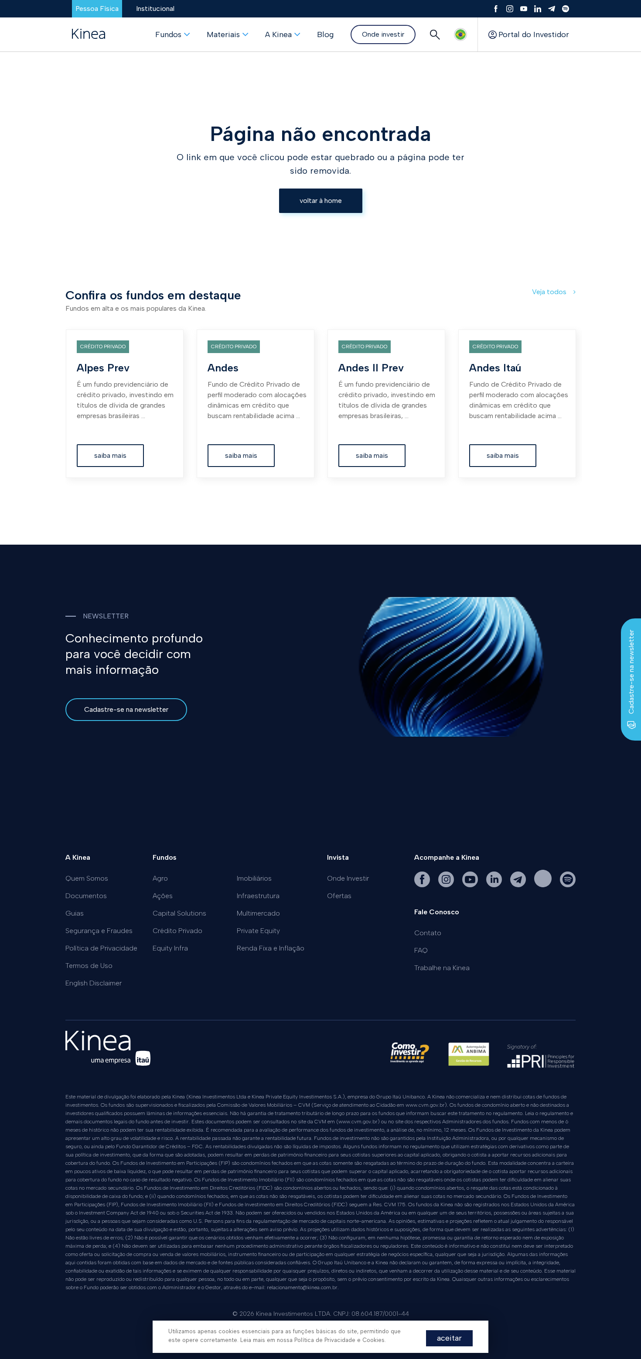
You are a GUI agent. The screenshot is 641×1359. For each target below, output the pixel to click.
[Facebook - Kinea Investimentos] (423, 885)
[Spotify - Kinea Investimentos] (543, 885)
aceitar (449, 1338)
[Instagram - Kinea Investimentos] (447, 885)
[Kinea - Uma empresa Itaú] (107, 1063)
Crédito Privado (177, 931)
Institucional (155, 8)
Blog (325, 34)
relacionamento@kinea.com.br (302, 1287)
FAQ (421, 950)
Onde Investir (348, 878)
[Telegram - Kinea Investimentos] (519, 885)
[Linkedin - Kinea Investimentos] (495, 885)
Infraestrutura (258, 896)
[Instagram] (509, 8)
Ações (163, 896)
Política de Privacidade (101, 948)
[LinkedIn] (537, 8)
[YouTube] (523, 8)
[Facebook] (495, 8)
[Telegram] (551, 8)
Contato (427, 933)
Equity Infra (170, 948)
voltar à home (321, 200)
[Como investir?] (409, 1058)
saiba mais (110, 455)
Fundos (168, 34)
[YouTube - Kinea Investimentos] (471, 885)
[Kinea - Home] (88, 34)
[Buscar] (434, 34)
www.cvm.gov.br (425, 1105)
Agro (160, 878)
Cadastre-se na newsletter (126, 709)
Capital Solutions (179, 913)
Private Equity (258, 931)
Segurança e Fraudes (99, 931)
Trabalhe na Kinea (442, 968)
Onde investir (383, 34)
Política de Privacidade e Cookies (339, 1340)
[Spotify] (565, 8)
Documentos (86, 896)
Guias (74, 913)
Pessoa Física (97, 8)
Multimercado (258, 913)
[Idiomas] (460, 34)
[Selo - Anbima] (468, 1058)
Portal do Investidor (533, 34)
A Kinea (278, 34)
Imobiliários (254, 878)
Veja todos (550, 292)
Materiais (223, 34)
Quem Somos (86, 878)
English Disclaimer (93, 983)
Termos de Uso (89, 965)
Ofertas (339, 896)
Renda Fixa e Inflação (270, 948)
